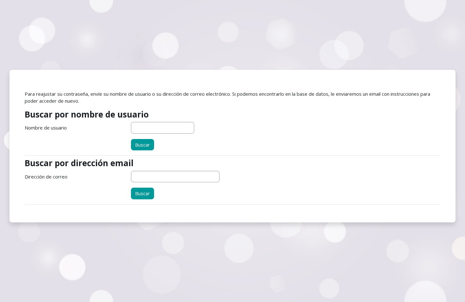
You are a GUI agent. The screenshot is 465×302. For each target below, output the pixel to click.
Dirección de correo (46, 176)
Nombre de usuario (46, 127)
